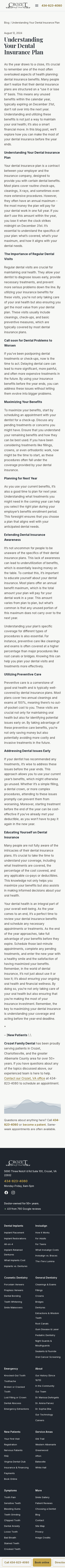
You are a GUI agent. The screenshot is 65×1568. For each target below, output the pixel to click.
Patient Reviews (44, 1503)
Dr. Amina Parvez (44, 1403)
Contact (39, 1520)
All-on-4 (8, 1244)
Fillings (39, 1290)
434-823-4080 (52, 5)
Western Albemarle (45, 1444)
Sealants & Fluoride (45, 1351)
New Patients (12, 1431)
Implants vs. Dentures (15, 1266)
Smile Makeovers (13, 1307)
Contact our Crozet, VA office (24, 1078)
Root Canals (42, 1323)
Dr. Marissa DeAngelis (47, 1397)
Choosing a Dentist (45, 1508)
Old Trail (39, 1438)
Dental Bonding (12, 1295)
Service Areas (44, 1431)
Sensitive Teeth (12, 1503)
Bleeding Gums (12, 1508)
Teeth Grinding (12, 1514)
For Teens (40, 1244)
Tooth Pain (10, 1497)
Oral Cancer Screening (47, 1357)
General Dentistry (46, 1277)
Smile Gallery (42, 1497)
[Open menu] (37, 5)
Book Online (10, 1479)
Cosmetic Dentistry (16, 1277)
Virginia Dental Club (15, 1461)
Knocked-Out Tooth (14, 1375)
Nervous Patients (13, 1450)
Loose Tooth (11, 1531)
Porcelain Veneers (14, 1284)
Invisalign (41, 1225)
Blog (6, 22)
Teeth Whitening (13, 1301)
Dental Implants (13, 1225)
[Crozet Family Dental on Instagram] (13, 1192)
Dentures (40, 1307)
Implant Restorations (15, 1238)
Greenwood (41, 1450)
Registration (10, 1444)
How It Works (42, 1232)
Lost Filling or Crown (15, 1397)
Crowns (39, 1295)
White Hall (40, 1467)
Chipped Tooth (12, 1520)
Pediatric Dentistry (45, 1335)
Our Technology (44, 1414)
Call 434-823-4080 (16, 1562)
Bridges (39, 1301)
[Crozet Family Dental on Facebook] (6, 1192)
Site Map (40, 1526)
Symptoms (10, 1490)
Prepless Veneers (13, 1290)
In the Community (44, 1385)
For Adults (40, 1238)
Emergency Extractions (16, 1408)
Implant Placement (14, 1232)
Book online (42, 1562)
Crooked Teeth (12, 1549)
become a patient (34, 1124)
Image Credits (42, 1537)
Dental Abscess (12, 1403)
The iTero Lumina (44, 1261)
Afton (38, 1456)
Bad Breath (10, 1537)
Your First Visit (12, 1438)
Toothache (10, 1381)
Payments (9, 1473)
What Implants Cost (14, 1260)
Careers (39, 1420)
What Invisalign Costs (47, 1249)
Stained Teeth (11, 1543)
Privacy (39, 1531)
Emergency (11, 1368)
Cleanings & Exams (45, 1284)
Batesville (40, 1461)
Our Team (40, 1391)
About (38, 1368)
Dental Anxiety (12, 1526)
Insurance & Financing (16, 1467)
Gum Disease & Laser (47, 1329)
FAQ (6, 1456)
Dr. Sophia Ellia (43, 1408)
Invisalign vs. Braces (46, 1255)
